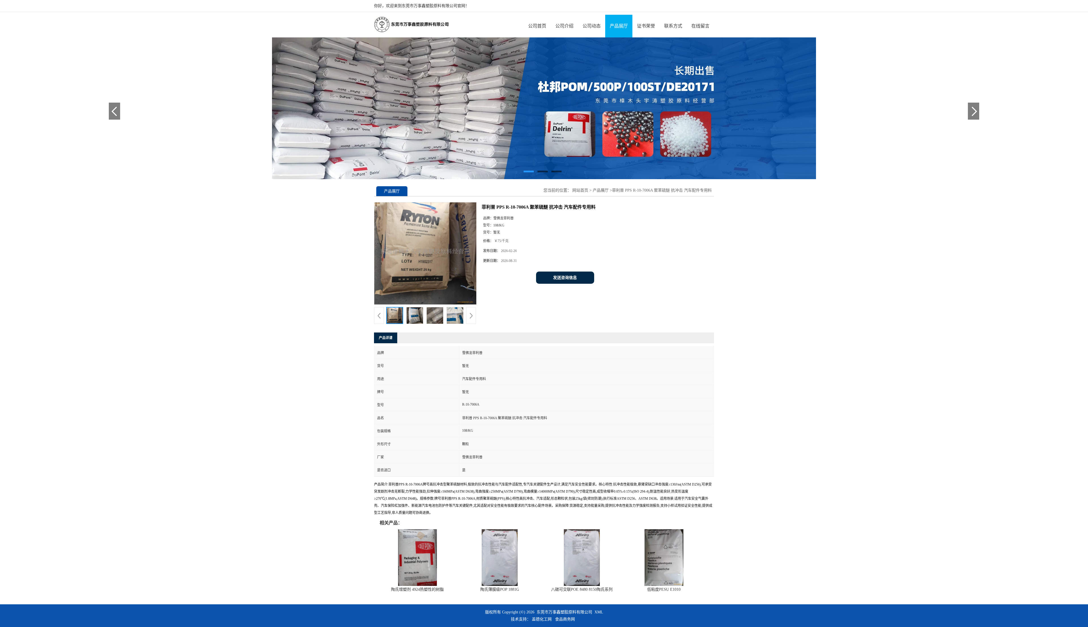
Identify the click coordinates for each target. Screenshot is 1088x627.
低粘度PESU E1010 (664, 589)
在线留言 (700, 26)
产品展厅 (619, 26)
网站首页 (580, 190)
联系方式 (673, 26)
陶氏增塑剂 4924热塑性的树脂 (417, 589)
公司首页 (537, 26)
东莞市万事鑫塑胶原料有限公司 (564, 612)
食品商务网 (565, 619)
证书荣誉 (646, 26)
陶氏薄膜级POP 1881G (499, 589)
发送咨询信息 (565, 278)
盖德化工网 (542, 619)
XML (598, 612)
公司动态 (592, 26)
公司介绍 (564, 26)
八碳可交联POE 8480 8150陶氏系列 (582, 589)
